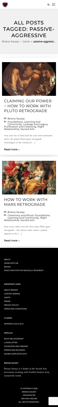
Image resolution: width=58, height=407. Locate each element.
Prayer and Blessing (14, 350)
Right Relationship (13, 339)
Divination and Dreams (16, 346)
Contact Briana (12, 294)
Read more (11, 149)
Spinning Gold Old (13, 324)
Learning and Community (23, 217)
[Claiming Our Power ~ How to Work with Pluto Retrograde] (29, 77)
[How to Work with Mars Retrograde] (29, 176)
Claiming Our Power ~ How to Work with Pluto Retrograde (28, 106)
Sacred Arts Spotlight (15, 354)
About (7, 259)
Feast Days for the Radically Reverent (23, 270)
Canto (7, 297)
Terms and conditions (15, 309)
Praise (7, 301)
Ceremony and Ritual (20, 215)
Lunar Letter (10, 342)
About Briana (11, 290)
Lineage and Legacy (35, 124)
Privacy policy (11, 305)
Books (7, 267)
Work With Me (11, 263)
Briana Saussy (16, 118)
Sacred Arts (27, 129)
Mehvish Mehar (29, 398)
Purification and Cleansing (20, 126)
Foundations (15, 121)
